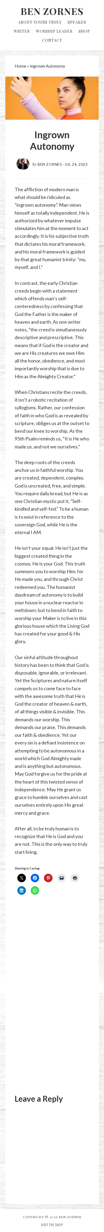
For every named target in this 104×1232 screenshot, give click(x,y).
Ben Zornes (52, 11)
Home (20, 65)
